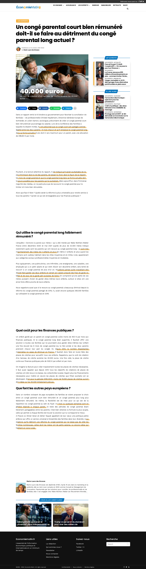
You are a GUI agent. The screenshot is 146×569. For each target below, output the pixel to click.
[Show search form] (127, 9)
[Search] (128, 544)
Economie (57, 5)
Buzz (125, 5)
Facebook (80, 544)
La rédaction (51, 544)
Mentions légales (52, 557)
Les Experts (83, 5)
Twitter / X (80, 547)
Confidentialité (66, 567)
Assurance (71, 5)
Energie (95, 5)
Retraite (117, 5)
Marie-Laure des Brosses (36, 481)
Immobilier (106, 5)
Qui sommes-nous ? (54, 547)
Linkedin (79, 550)
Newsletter (50, 550)
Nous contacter (52, 554)
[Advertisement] (52, 154)
